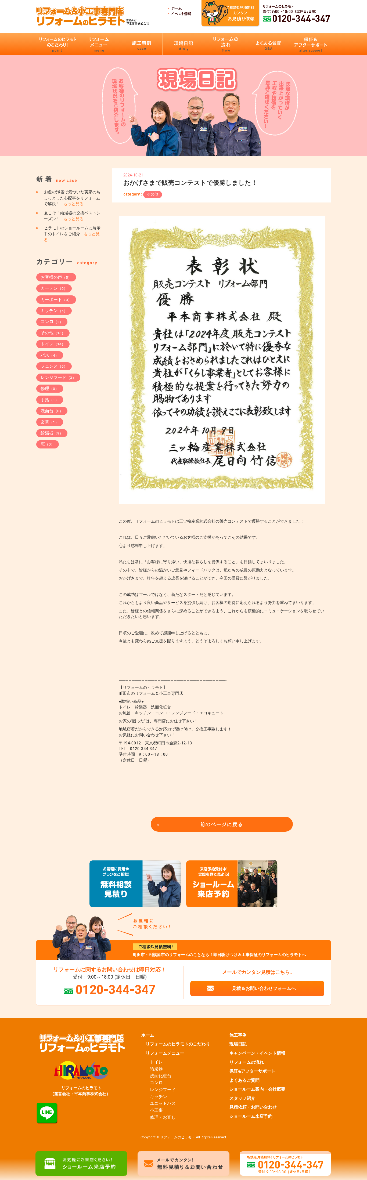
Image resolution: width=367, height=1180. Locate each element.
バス (50, 355)
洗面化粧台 (160, 1075)
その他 (152, 194)
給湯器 (52, 433)
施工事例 (238, 1035)
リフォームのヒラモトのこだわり (178, 1044)
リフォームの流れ (246, 1062)
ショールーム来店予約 (250, 1116)
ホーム (147, 1035)
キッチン (54, 310)
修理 (50, 388)
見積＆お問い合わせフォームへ (264, 988)
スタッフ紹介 (242, 1098)
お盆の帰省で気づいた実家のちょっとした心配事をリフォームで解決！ (72, 198)
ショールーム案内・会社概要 (257, 1089)
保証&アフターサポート (252, 1071)
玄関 (50, 422)
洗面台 (52, 410)
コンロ (52, 321)
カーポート (56, 299)
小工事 (156, 1110)
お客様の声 (56, 277)
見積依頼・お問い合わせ (253, 1107)
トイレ (53, 343)
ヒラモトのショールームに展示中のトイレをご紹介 (72, 234)
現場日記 (238, 1044)
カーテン (54, 288)
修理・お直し (163, 1117)
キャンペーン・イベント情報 (257, 1053)
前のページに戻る (221, 824)
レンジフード (58, 377)
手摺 (50, 399)
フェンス (54, 366)
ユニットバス (163, 1103)
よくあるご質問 (244, 1080)
